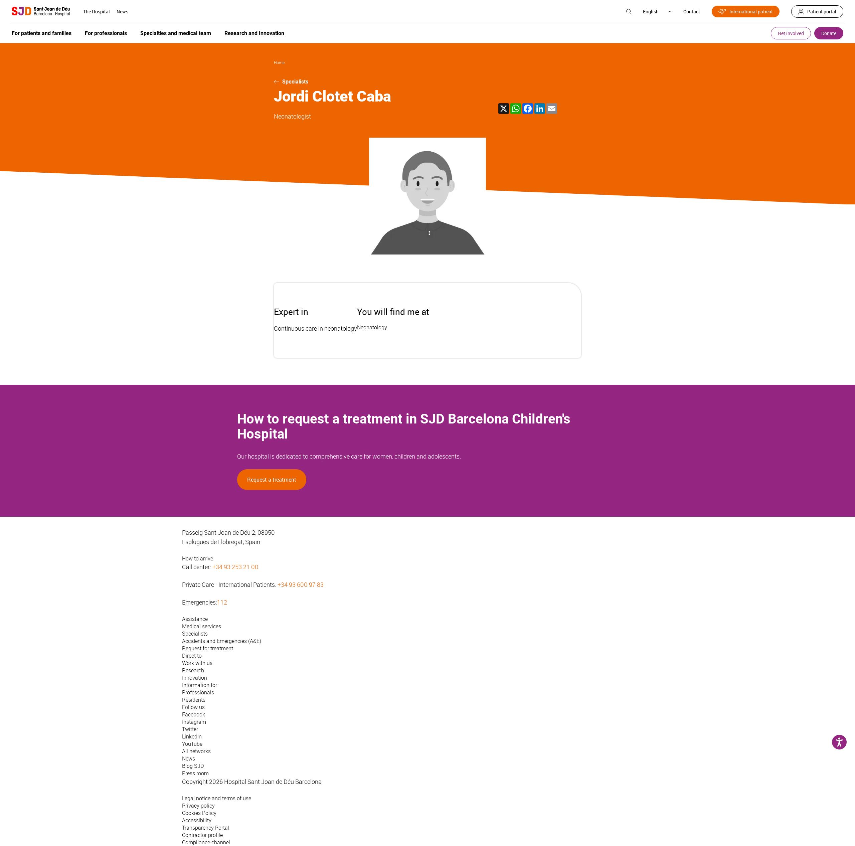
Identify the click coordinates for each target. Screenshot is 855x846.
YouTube (192, 743)
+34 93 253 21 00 (235, 567)
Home (279, 62)
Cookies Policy (199, 813)
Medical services (201, 626)
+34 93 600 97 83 (301, 584)
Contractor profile (202, 835)
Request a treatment (271, 479)
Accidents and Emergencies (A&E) (221, 641)
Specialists (295, 81)
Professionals (198, 692)
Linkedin (192, 736)
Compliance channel (206, 842)
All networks (196, 751)
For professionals (106, 33)
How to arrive (197, 558)
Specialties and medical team (175, 33)
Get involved (791, 33)
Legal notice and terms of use (216, 798)
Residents (193, 699)
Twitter (190, 729)
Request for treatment (207, 648)
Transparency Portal (205, 827)
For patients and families (41, 33)
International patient (751, 11)
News (122, 11)
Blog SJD (193, 766)
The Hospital (96, 11)
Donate (828, 33)
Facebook (193, 714)
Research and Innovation (254, 33)
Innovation (194, 677)
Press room (195, 773)
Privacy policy (198, 805)
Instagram (194, 721)
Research (193, 670)
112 (222, 602)
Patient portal (821, 11)
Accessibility (196, 820)
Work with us (197, 663)
